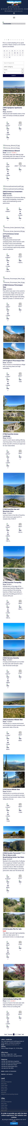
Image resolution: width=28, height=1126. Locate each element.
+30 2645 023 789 (14, 7)
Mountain (3, 1092)
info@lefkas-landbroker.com (14, 11)
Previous (10, 1034)
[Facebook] (14, 13)
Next (19, 1034)
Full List (3, 1080)
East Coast (4, 1083)
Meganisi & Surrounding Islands (9, 1094)
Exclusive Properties (6, 1082)
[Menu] (14, 17)
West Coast (4, 1087)
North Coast (4, 1089)
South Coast (4, 1085)
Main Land (4, 1090)
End (23, 1034)
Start (5, 1034)
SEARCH (13, 75)
